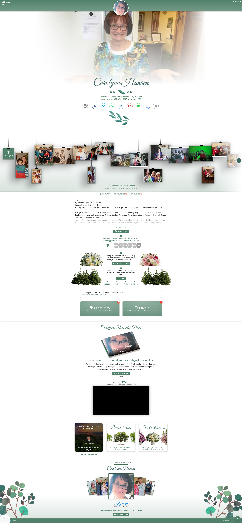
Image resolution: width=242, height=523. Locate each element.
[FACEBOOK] (95, 106)
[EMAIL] (130, 106)
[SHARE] (147, 106)
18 (119, 302)
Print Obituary (122, 231)
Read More (121, 227)
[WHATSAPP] (112, 106)
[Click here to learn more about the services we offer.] (121, 504)
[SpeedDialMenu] (237, 518)
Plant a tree (121, 278)
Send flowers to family (121, 263)
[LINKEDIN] (121, 106)
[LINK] (156, 106)
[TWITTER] (103, 106)
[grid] (121, 162)
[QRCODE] (86, 106)
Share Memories (122, 514)
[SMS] (138, 106)
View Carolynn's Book (121, 373)
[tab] (105, 194)
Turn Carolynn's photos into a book (121, 185)
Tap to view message (90, 454)
